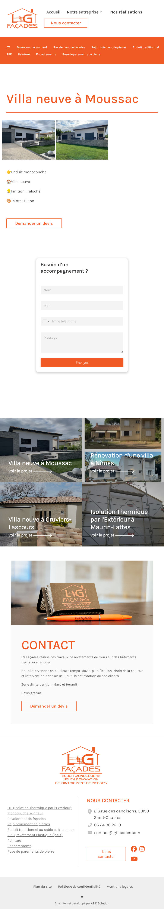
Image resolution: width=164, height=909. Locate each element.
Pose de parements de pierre (30, 851)
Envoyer (82, 362)
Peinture (14, 840)
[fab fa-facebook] (134, 850)
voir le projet (21, 470)
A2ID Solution (100, 903)
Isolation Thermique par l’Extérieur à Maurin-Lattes (119, 519)
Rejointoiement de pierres (28, 824)
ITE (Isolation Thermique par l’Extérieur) (39, 808)
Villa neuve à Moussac (40, 463)
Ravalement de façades (26, 818)
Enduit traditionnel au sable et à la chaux (40, 829)
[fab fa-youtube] (134, 860)
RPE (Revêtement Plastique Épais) (35, 835)
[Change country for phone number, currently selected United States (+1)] (46, 321)
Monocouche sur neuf (25, 813)
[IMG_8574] (82, 139)
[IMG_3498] (28, 139)
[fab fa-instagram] (142, 850)
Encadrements (19, 846)
